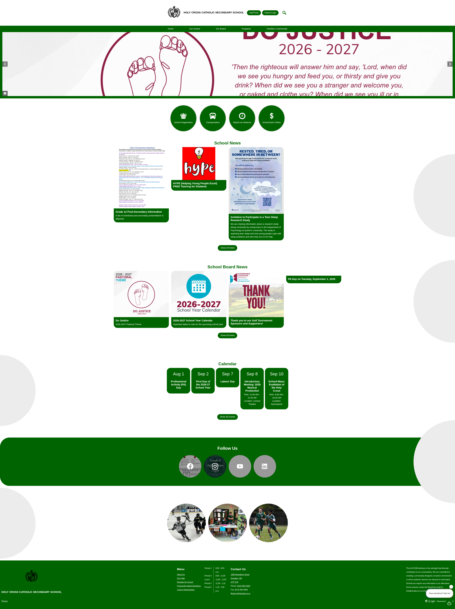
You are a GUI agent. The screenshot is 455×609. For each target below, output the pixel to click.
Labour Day (228, 381)
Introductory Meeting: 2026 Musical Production (252, 386)
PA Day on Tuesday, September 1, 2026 (311, 279)
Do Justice (122, 320)
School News (227, 143)
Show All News (228, 248)
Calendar (227, 363)
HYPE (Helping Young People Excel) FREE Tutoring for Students (195, 185)
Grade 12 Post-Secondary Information (139, 211)
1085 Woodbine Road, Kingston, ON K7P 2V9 (240, 578)
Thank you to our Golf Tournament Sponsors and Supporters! (251, 322)
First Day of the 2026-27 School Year (203, 384)
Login (432, 601)
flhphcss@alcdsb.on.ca (240, 594)
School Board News (227, 266)
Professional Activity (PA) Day (178, 384)
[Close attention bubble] (451, 587)
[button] (194, 29)
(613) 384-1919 (243, 586)
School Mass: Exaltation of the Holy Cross (276, 386)
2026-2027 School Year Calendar (193, 320)
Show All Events (227, 417)
